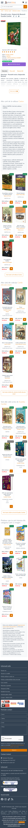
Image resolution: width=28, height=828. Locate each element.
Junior (20, 467)
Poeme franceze (21, 193)
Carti (2, 10)
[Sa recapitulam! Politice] (7, 248)
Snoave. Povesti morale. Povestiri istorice (7, 227)
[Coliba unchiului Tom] (20, 332)
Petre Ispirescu (7, 229)
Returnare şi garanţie (6, 685)
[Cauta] (25, 6)
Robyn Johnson (7, 544)
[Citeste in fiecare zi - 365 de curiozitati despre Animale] (7, 596)
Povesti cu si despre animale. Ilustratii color (21, 545)
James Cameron (7, 578)
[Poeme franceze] (20, 182)
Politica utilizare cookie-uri (7, 676)
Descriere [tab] (4, 71)
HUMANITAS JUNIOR (7, 499)
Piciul (20, 307)
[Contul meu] (26, 2)
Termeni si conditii (5, 673)
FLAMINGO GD (6, 611)
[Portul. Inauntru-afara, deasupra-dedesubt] (20, 564)
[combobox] (12, 6)
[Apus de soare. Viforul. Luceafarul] (20, 214)
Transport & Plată (5, 688)
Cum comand (4, 682)
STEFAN (7, 459)
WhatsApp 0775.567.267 (8, 760)
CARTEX (8, 56)
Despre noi (3, 670)
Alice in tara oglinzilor (7, 342)
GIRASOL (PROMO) (20, 548)
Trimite (13, 750)
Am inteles (21, 822)
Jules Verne (7, 378)
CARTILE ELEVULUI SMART (14, 57)
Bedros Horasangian (7, 262)
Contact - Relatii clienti (6, 697)
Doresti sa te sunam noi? (9, 762)
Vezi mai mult (13, 91)
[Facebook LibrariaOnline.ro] (2, 799)
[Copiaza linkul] (19, 16)
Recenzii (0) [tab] (20, 71)
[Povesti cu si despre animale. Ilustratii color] (20, 533)
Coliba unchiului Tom (21, 342)
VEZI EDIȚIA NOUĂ (15, 64)
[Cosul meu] (23, 2)
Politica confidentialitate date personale (10, 679)
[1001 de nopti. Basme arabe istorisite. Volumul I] (20, 449)
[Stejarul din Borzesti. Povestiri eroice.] (7, 446)
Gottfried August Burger (7, 311)
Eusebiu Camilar (6, 16)
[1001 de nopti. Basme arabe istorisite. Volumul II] (7, 483)
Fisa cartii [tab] (12, 71)
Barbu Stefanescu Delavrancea (21, 229)
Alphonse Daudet (21, 308)
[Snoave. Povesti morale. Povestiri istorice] (7, 214)
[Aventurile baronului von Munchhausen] (7, 296)
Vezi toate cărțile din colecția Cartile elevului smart (14, 393)
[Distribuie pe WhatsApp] (16, 16)
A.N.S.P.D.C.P (23, 773)
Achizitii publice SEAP (6, 694)
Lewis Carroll (7, 344)
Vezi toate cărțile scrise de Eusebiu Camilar (14, 512)
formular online (12, 786)
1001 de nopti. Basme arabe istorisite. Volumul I (20, 460)
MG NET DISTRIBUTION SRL (16, 770)
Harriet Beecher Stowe (20, 344)
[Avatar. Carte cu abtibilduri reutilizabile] (7, 565)
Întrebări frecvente (5, 691)
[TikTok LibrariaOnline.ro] (9, 799)
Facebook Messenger (8, 758)
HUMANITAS (19, 465)
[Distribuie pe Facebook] (14, 16)
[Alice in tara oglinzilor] (7, 332)
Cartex (21, 101)
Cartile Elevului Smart (7, 315)
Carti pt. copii (8, 10)
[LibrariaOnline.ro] (10, 2)
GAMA (7, 581)
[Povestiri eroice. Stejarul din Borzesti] (7, 415)
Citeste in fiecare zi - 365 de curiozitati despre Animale (7, 608)
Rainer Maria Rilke (21, 194)
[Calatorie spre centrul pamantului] (7, 364)
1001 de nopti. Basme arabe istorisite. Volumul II (7, 494)
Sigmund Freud (7, 196)
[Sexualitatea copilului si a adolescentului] (7, 182)
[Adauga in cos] (11, 202)
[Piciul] (20, 296)
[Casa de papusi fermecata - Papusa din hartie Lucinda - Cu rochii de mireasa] (7, 531)
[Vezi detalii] (11, 471)
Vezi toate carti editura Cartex (14, 274)
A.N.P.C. (11, 779)
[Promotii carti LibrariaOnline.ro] (5, 799)
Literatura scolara (16, 10)
